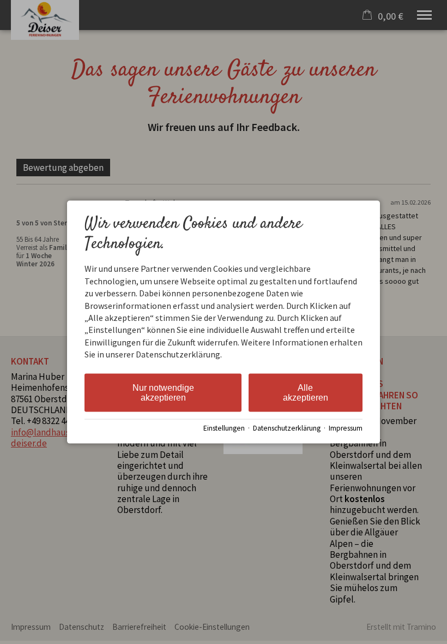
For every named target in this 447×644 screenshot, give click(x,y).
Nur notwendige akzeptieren (163, 392)
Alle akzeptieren (305, 392)
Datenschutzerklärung (287, 428)
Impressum (346, 428)
